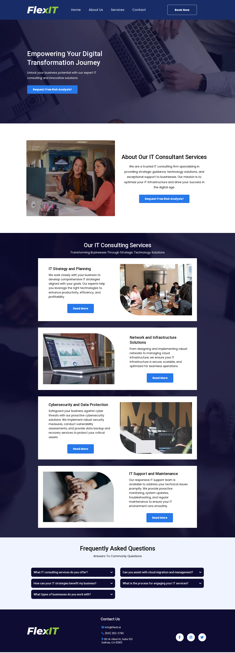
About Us (96, 10)
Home (76, 10)
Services (117, 10)
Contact (139, 10)
